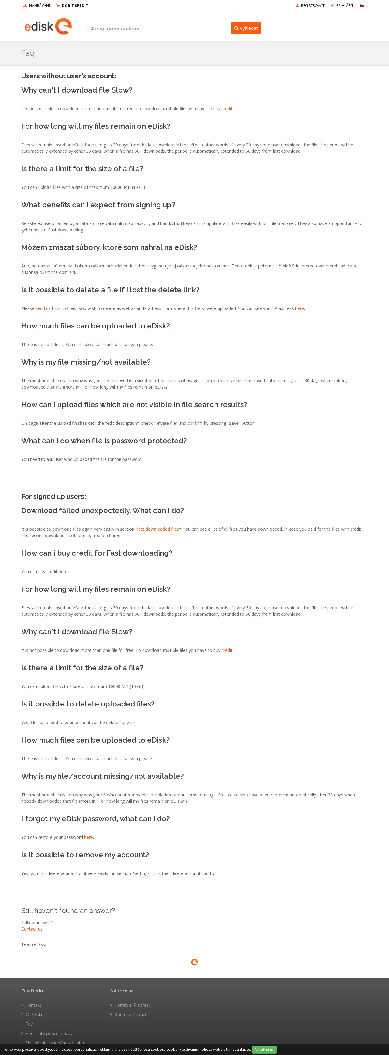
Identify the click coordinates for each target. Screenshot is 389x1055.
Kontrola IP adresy (132, 1005)
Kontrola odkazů (131, 1014)
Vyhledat (248, 28)
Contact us (32, 929)
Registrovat (312, 5)
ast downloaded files (158, 529)
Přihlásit (344, 5)
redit (228, 108)
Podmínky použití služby (49, 1033)
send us (43, 308)
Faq (29, 1024)
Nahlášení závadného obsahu (55, 1043)
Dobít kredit (74, 5)
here (299, 308)
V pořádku (264, 1049)
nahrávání (39, 5)
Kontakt (33, 1005)
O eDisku (34, 1014)
